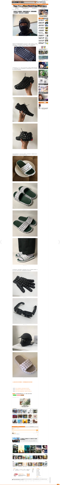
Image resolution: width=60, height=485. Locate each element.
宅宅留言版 (18, 426)
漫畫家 (16, 470)
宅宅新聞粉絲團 (18, 2)
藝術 (17, 393)
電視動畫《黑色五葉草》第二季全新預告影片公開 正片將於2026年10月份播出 (40, 459)
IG (27, 393)
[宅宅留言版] (50, 479)
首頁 (12, 4)
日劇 (26, 470)
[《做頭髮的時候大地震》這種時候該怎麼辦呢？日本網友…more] (43, 89)
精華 (45, 4)
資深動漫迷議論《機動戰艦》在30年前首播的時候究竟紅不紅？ (43, 68)
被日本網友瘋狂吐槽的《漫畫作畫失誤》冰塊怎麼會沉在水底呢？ (43, 84)
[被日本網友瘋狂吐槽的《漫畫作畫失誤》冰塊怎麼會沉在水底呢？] (43, 82)
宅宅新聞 (16, 0)
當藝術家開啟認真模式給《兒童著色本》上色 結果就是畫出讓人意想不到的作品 (15, 466)
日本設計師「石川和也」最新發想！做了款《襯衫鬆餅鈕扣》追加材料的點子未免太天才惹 (25, 466)
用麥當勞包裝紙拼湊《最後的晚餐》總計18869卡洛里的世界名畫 (23, 389)
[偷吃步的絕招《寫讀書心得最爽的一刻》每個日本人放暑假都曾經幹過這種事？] (43, 38)
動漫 (18, 4)
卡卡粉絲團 (43, 0)
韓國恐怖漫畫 (24, 470)
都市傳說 (26, 469)
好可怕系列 (19, 469)
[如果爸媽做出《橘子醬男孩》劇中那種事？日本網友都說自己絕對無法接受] (43, 43)
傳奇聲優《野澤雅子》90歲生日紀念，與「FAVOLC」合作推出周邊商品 (43, 100)
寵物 (23, 4)
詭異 (29, 4)
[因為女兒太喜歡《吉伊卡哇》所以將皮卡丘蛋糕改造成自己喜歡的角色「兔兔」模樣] (43, 20)
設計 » (13, 461)
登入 (58, 484)
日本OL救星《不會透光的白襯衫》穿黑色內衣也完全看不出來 (20, 466)
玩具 (38, 4)
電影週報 (28, 470)
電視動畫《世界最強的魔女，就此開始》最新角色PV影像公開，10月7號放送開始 (30, 459)
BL (14, 469)
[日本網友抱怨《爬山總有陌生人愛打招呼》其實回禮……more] (43, 73)
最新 (14, 4)
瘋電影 (17, 469)
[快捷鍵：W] (50, 481)
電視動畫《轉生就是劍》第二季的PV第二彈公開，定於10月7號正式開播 (15, 459)
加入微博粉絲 (38, 474)
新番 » (13, 454)
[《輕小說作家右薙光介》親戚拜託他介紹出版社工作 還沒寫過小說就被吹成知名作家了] (43, 25)
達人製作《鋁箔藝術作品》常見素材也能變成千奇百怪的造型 (22, 388)
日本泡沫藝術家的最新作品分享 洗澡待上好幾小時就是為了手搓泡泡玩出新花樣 (30, 466)
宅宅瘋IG (30, 393)
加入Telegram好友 (39, 475)
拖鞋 (22, 393)
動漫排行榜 (18, 470)
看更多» (46, 454)
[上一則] (1, 242)
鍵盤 (18, 393)
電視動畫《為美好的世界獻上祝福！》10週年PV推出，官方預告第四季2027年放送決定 (25, 459)
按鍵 (26, 393)
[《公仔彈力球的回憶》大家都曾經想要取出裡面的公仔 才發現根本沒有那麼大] (43, 30)
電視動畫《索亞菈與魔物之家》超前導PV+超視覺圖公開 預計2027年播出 (45, 459)
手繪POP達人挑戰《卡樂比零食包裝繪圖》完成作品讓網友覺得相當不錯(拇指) (35, 466)
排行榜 (22, 0)
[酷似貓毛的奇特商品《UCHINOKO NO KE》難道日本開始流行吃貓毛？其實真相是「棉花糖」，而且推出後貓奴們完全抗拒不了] (42, 106)
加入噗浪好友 (19, 2)
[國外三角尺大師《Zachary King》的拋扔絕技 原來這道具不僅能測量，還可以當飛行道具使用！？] (43, 33)
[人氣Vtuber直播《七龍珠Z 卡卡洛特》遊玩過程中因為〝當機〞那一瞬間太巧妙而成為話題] (43, 28)
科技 (32, 4)
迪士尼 (22, 469)
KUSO (27, 4)
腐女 (15, 469)
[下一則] (59, 242)
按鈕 (28, 393)
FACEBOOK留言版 (31, 426)
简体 (44, 0)
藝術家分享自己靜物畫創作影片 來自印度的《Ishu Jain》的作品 (40, 466)
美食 (34, 4)
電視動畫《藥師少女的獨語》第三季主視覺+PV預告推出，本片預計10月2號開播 (20, 459)
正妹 (16, 4)
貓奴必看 (28, 469)
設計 (40, 4)
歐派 (24, 469)
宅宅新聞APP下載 (20, 2)
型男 (25, 4)
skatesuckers (17, 397)
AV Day (20, 470)
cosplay (14, 470)
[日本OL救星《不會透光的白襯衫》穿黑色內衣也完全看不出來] (43, 41)
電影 (19, 0)
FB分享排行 (46, 18)
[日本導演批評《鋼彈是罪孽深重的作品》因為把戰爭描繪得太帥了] (43, 23)
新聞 (37, 477)
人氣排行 (41, 18)
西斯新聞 (18, 0)
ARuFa (21, 470)
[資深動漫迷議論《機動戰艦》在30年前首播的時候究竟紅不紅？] (43, 66)
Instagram (24, 393)
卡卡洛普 (13, 9)
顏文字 (13, 469)
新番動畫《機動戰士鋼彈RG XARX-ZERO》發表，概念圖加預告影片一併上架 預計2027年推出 (35, 459)
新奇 (21, 4)
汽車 (43, 4)
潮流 (41, 4)
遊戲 (36, 4)
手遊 (22, 470)
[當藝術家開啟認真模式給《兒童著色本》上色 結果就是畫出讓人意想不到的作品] (43, 36)
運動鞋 (20, 393)
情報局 (21, 0)
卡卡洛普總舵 (38, 469)
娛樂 (30, 4)
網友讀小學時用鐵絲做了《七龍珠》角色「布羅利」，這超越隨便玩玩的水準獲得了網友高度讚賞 (45, 466)
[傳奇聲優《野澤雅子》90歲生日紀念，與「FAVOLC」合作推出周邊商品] (43, 98)
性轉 (20, 469)
